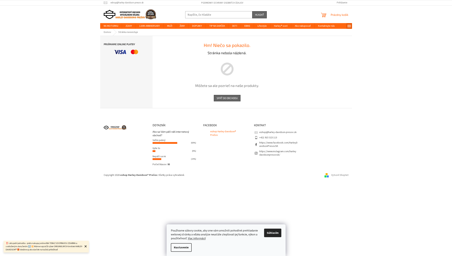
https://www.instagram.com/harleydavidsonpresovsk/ (277, 153)
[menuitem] (111, 26)
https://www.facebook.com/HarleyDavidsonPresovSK (278, 144)
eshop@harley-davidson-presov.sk (278, 132)
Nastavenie (181, 247)
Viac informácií (197, 238)
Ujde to (156, 148)
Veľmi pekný (159, 140)
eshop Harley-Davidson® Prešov (223, 133)
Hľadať (259, 14)
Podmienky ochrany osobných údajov (222, 2)
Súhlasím (273, 233)
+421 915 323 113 (268, 137)
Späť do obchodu (227, 98)
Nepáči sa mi (159, 156)
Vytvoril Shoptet (339, 175)
